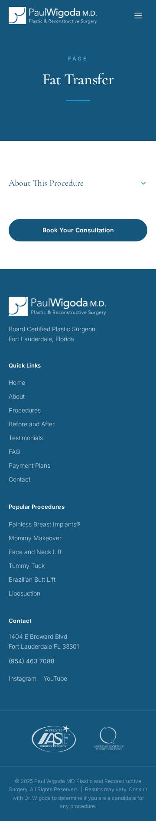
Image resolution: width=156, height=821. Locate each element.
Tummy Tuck (27, 565)
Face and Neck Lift (35, 551)
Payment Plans (29, 465)
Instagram (22, 678)
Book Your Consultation (78, 230)
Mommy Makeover (35, 538)
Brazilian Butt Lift (32, 579)
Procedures (25, 410)
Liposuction (24, 593)
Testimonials (26, 437)
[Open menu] (138, 15)
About (17, 396)
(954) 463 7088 (32, 661)
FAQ (14, 451)
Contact (19, 479)
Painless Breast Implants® (44, 524)
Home (17, 382)
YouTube (55, 678)
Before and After (32, 424)
